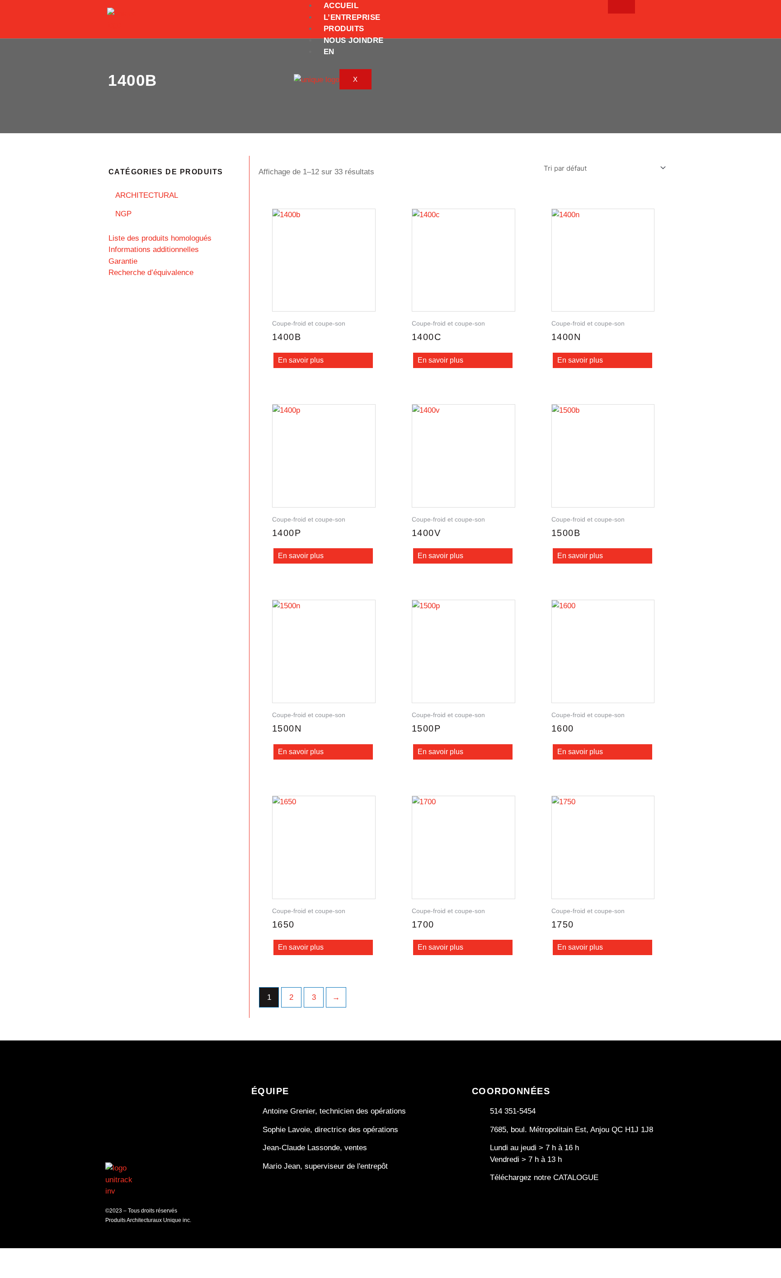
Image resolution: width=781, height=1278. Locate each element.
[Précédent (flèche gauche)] (13, 1271)
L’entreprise (352, 17)
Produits (344, 28)
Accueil (341, 5)
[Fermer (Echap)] (101, 1256)
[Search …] (675, 11)
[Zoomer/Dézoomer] (13, 1256)
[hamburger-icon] (621, 7)
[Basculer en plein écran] (42, 1256)
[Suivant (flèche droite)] (42, 1271)
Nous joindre (354, 40)
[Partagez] (72, 1256)
